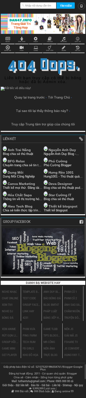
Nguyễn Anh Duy (62, 150)
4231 (25, 317)
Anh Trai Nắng (19, 150)
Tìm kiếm (66, 5)
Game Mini (8, 348)
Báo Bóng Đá (52, 298)
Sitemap (68, 385)
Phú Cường (57, 161)
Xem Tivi (7, 304)
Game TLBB (50, 329)
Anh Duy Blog (52, 291)
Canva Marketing (21, 184)
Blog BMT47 (51, 304)
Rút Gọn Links (11, 335)
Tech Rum (29, 342)
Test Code (29, 298)
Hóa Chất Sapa (20, 195)
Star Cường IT (59, 195)
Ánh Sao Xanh (73, 304)
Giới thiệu (8, 385)
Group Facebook (31, 304)
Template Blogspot (31, 291)
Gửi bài (46, 385)
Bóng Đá (7, 317)
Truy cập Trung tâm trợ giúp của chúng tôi (43, 124)
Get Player (9, 355)
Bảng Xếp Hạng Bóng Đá (52, 317)
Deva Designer (60, 184)
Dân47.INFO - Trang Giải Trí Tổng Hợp (10, 4)
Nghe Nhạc (9, 291)
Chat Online (10, 298)
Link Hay (28, 311)
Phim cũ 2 (70, 298)
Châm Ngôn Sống (73, 311)
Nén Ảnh (49, 348)
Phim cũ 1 (70, 291)
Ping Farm (30, 335)
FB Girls (28, 348)
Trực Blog (50, 355)
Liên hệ (56, 385)
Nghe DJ (7, 311)
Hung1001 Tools (73, 355)
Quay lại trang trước (29, 97)
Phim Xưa (29, 329)
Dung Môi (15, 172)
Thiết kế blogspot (62, 206)
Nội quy (78, 385)
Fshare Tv (71, 342)
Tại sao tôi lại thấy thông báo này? (42, 110)
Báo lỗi (35, 385)
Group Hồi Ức (11, 342)
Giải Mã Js (71, 335)
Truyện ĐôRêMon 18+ (73, 317)
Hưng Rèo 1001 (61, 172)
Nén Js (68, 329)
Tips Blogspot (52, 335)
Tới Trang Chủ (59, 97)
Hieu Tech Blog (20, 206)
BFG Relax (16, 161)
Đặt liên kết (22, 385)
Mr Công (49, 342)
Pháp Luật (50, 311)
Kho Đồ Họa (30, 355)
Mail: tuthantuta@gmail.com (29, 381)
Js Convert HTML (73, 348)
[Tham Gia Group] (43, 273)
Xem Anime (9, 329)
